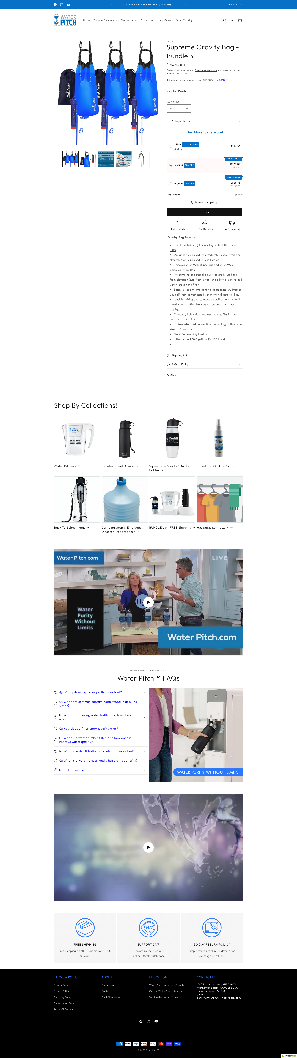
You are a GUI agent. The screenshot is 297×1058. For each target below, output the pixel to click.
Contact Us (108, 991)
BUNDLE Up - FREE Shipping (170, 528)
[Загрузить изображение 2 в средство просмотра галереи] (88, 159)
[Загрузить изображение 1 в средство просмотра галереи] (70, 159)
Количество (173, 101)
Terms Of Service (63, 1009)
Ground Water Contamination (165, 991)
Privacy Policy (62, 985)
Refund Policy (61, 991)
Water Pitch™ (152, 1050)
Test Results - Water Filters (163, 997)
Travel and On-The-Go (213, 466)
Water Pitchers (65, 466)
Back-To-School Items (69, 528)
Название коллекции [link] (213, 528)
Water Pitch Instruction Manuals (166, 985)
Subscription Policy (65, 1003)
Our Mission (108, 985)
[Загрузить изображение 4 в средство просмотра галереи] (124, 159)
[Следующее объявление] (185, 4)
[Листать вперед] (154, 159)
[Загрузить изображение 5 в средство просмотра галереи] (142, 159)
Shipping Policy (63, 997)
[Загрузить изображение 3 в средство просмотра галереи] (106, 159)
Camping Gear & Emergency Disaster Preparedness (122, 529)
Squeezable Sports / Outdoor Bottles (170, 468)
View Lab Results (176, 91)
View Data (189, 270)
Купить (204, 212)
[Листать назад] (58, 159)
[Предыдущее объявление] (112, 4)
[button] (105, 20)
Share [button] (173, 375)
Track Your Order (111, 997)
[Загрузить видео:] (148, 602)
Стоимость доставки (206, 70)
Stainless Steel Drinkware (120, 466)
